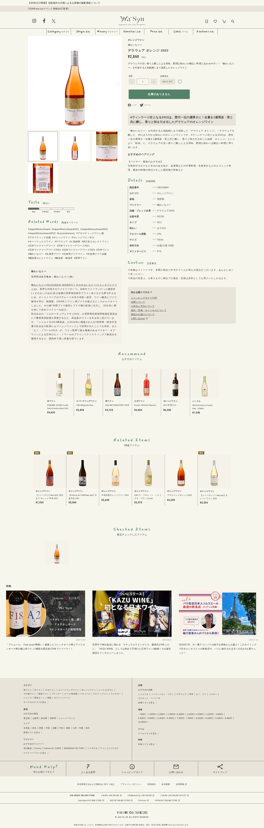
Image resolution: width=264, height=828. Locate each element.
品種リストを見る (146, 702)
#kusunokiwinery (66, 233)
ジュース (28, 698)
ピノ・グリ (201, 694)
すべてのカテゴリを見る (35, 702)
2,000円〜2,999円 (176, 714)
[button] (118, 84)
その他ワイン (30, 694)
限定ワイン (43, 694)
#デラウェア (61, 241)
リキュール (85, 694)
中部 (48, 728)
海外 (88, 728)
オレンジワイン (88, 690)
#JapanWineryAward (39, 229)
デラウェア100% (166, 210)
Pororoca (142, 800)
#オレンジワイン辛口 (83, 237)
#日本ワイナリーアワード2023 (78, 249)
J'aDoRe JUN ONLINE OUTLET (173, 795)
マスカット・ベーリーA (149, 698)
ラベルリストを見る (147, 733)
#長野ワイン (80, 258)
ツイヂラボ (92, 748)
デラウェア (181, 694)
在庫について (138, 302)
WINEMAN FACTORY (74, 748)
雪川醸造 (28, 748)
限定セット (39, 698)
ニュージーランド (67, 718)
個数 (131, 76)
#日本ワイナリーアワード (41, 245)
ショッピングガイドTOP (144, 298)
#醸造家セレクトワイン (40, 258)
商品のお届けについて (143, 314)
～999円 (142, 714)
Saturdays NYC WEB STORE (90, 800)
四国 (68, 728)
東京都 (27, 718)
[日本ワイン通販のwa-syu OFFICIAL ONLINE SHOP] (132, 20)
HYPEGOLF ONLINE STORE (166, 800)
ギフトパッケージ (62, 698)
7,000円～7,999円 (185, 718)
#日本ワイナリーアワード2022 (44, 249)
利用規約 (151, 784)
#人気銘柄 (74, 241)
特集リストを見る (146, 744)
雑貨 (49, 698)
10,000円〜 (143, 722)
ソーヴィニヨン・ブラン (162, 694)
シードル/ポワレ (106, 690)
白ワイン (38, 690)
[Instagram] (34, 21)
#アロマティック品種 (39, 237)
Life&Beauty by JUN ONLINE (140, 795)
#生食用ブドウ (53, 254)
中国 (61, 728)
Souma (37, 748)
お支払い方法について (143, 306)
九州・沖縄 (78, 728)
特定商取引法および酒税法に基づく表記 (95, 784)
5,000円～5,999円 (146, 718)
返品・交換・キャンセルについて (149, 310)
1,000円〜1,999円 (156, 714)
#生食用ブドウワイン (73, 254)
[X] (53, 21)
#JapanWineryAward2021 (65, 229)
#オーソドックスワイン (40, 241)
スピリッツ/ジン (100, 694)
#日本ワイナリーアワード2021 (73, 245)
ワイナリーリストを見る (35, 753)
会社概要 (166, 784)
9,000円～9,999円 (223, 718)
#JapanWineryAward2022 (94, 229)
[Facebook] (44, 21)
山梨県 (35, 718)
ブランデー (56, 694)
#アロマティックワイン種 (90, 233)
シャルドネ (143, 694)
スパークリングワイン (68, 690)
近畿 (55, 728)
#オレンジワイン (61, 237)
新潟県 (44, 718)
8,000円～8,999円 (204, 718)
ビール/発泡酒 (70, 694)
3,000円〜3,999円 (195, 714)
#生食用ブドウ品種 (96, 254)
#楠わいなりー (36, 254)
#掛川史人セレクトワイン (95, 241)
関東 (41, 728)
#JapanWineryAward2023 (41, 233)
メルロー (213, 694)
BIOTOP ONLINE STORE (120, 800)
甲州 (191, 694)
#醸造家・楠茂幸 (64, 258)
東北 (34, 728)
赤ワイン (28, 690)
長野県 (53, 718)
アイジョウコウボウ (109, 748)
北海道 (27, 728)
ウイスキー (116, 694)
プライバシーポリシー (131, 784)
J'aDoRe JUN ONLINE (110, 795)
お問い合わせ (138, 318)
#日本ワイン (102, 249)
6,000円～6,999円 (166, 718)
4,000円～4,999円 (214, 714)
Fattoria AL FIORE (52, 748)
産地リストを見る (32, 732)
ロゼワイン (50, 690)
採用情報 (180, 784)
